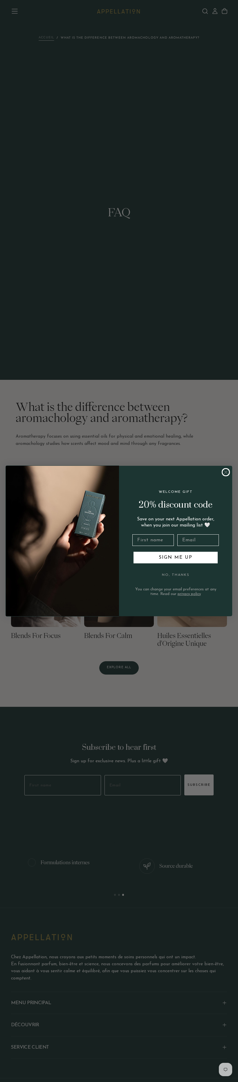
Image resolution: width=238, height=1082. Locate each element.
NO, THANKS (176, 575)
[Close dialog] (225, 472)
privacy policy (189, 594)
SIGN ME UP (175, 557)
